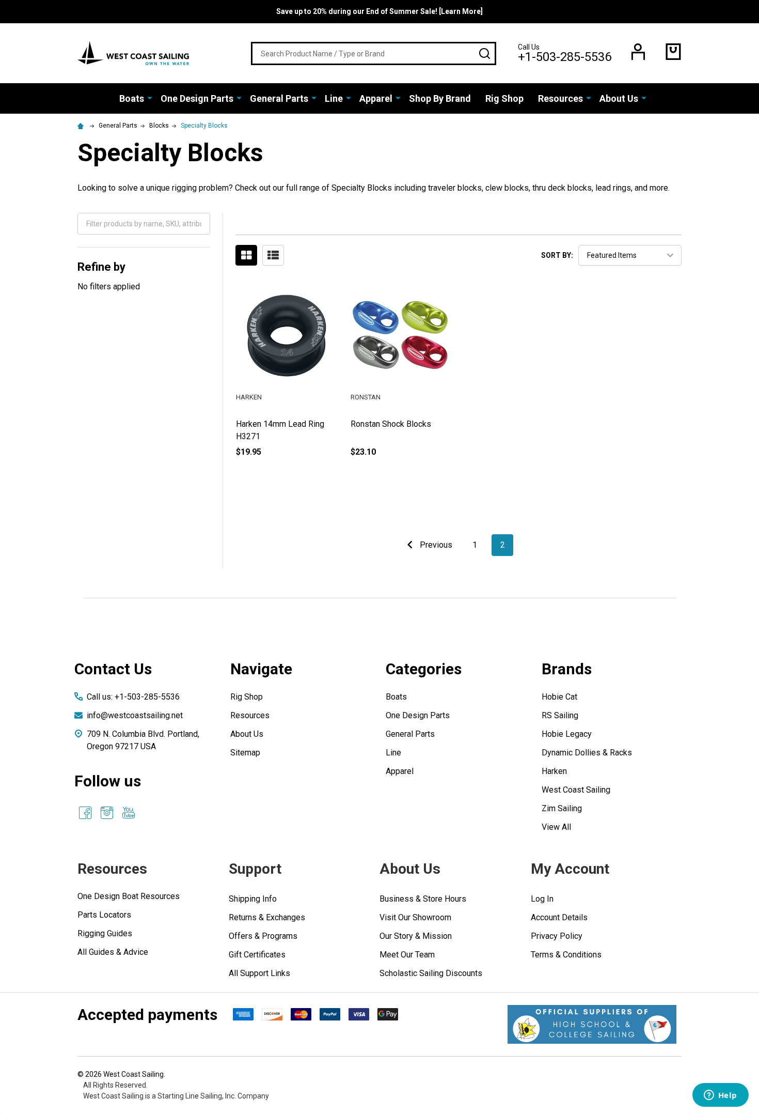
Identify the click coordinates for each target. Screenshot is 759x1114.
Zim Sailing (562, 808)
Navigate (261, 669)
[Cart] (673, 51)
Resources (560, 98)
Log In (542, 899)
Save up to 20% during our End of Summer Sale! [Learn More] (379, 11)
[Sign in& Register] (638, 51)
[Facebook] (85, 812)
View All (556, 827)
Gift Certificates (257, 955)
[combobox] (373, 53)
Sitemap (245, 752)
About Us (618, 98)
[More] (149, 97)
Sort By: (557, 255)
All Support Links (259, 973)
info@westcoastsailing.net (135, 715)
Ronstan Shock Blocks (391, 424)
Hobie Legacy (567, 734)
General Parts (279, 98)
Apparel (375, 98)
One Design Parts (197, 98)
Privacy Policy (556, 936)
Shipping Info (253, 899)
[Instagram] (107, 812)
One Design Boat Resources (128, 896)
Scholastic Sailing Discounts (431, 973)
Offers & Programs (263, 936)
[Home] (82, 125)
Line (334, 98)
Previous (435, 545)
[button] (592, 1024)
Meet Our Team (407, 955)
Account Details (559, 917)
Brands (567, 669)
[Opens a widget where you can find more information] (720, 1096)
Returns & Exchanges (267, 917)
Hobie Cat (559, 697)
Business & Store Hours (423, 899)
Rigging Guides (104, 933)
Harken (554, 771)
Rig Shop (504, 98)
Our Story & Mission (416, 936)
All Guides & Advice (112, 952)
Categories (424, 669)
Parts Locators (104, 915)
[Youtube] (128, 812)
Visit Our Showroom (415, 917)
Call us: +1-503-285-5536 (133, 697)
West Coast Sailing (576, 790)
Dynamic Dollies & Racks (587, 752)
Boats (131, 98)
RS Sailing (560, 715)
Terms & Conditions (566, 955)
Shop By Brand (440, 98)
